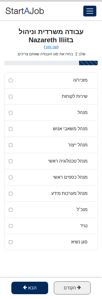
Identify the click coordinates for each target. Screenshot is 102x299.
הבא (32, 287)
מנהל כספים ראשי (70, 177)
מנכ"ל (82, 209)
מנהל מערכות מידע (69, 193)
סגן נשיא (79, 241)
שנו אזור (51, 47)
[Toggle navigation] (89, 11)
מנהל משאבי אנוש (70, 128)
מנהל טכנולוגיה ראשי (68, 161)
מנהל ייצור (78, 144)
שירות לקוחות (75, 96)
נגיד (84, 225)
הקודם (70, 287)
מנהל (83, 112)
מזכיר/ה (80, 80)
